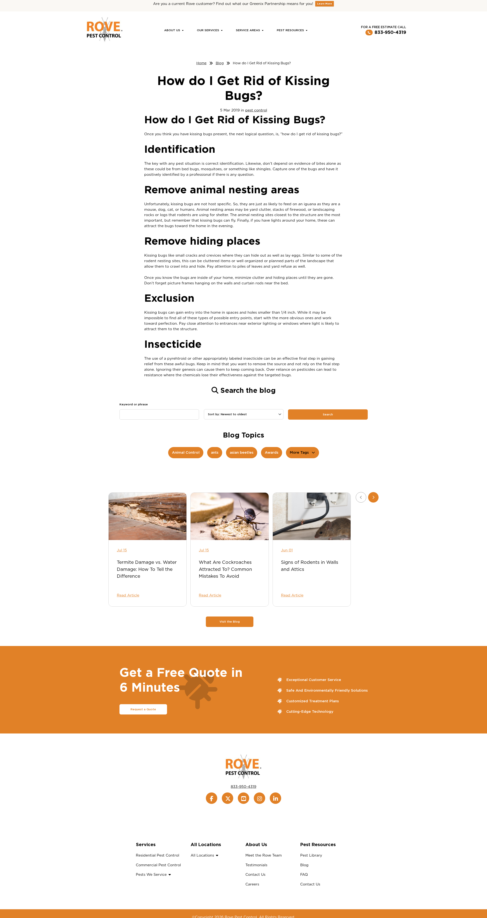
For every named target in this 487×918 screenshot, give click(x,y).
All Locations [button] (202, 855)
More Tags (299, 452)
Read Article (128, 595)
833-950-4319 (390, 32)
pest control (256, 110)
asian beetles (241, 452)
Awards (271, 452)
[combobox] (243, 414)
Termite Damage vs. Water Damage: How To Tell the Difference (147, 569)
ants (214, 452)
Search (328, 414)
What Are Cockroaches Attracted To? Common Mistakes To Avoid (225, 569)
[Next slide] (373, 497)
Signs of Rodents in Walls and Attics (309, 565)
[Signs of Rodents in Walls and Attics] (312, 516)
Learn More (324, 3)
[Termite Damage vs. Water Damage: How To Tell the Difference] (147, 516)
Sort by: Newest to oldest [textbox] (227, 414)
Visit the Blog (230, 621)
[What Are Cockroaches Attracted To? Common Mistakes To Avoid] (229, 516)
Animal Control (186, 452)
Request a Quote (143, 709)
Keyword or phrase (133, 404)
